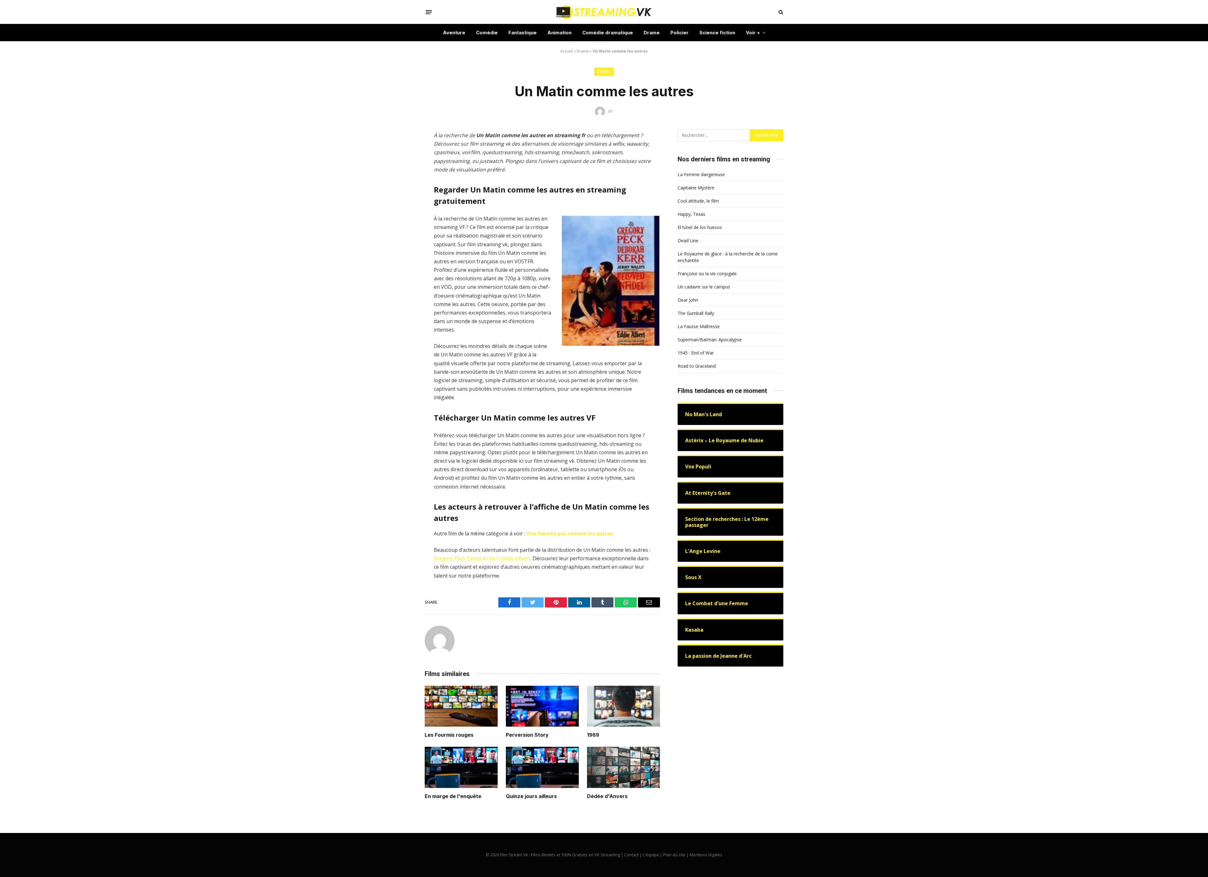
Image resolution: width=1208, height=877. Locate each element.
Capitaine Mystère (696, 188)
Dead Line (688, 240)
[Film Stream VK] (604, 12)
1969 (593, 735)
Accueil (566, 51)
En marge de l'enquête (453, 796)
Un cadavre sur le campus (704, 287)
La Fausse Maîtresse (699, 326)
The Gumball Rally (696, 313)
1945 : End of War (696, 353)
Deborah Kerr (483, 558)
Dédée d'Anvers (607, 796)
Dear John (688, 300)
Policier (679, 33)
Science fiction (717, 33)
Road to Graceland (697, 366)
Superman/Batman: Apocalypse (710, 340)
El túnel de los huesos (700, 227)
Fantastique (522, 33)
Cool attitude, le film (698, 201)
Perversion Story (527, 735)
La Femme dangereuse (701, 174)
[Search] (780, 12)
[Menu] (429, 12)
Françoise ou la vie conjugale (707, 274)
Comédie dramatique (607, 33)
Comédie (487, 33)
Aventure (454, 33)
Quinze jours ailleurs (531, 796)
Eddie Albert (515, 558)
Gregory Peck (450, 558)
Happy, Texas (691, 214)
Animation (559, 33)
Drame (652, 33)
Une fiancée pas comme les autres (569, 533)
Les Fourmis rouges (449, 735)
